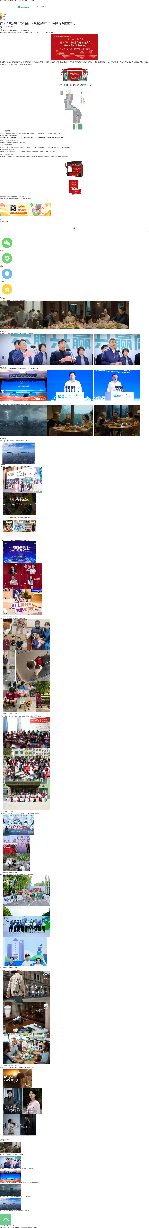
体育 (8, 0)
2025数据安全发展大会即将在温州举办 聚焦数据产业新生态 (14, 440)
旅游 (13, 0)
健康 (26, 0)
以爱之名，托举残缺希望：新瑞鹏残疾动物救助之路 (12, 618)
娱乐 (6, 0)
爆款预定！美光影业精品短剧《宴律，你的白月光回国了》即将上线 (16, 1067)
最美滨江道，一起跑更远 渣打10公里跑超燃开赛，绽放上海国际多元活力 (17, 874)
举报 (1, 219)
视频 (21, 0)
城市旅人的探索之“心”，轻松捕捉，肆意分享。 (11, 970)
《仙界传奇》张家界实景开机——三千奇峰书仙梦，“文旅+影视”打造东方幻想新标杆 (20, 813)
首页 (1, 0)
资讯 (3, 0)
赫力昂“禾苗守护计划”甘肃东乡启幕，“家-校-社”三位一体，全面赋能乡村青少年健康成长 (21, 716)
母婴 (18, 0)
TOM (4, 26)
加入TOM (12, 1225)
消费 (28, 0)
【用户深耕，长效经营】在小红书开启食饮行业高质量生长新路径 (16, 466)
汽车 (31, 0)
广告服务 (7, 1225)
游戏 (11, 0)
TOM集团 (2, 1225)
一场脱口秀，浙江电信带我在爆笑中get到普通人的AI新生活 (14, 540)
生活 (16, 0)
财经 (23, 0)
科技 (33, 0)
